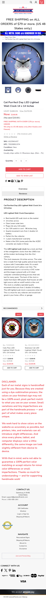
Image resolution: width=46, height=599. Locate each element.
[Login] (35, 2)
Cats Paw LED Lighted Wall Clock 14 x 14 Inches (11, 350)
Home (3, 35)
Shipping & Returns (23, 517)
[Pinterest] (22, 181)
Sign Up (26, 514)
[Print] (12, 181)
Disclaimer (23, 549)
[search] (31, 2)
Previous (4, 63)
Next (42, 63)
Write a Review (10, 136)
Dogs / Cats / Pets (10, 37)
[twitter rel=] (5, 570)
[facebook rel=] (1, 570)
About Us (23, 543)
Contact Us (23, 546)
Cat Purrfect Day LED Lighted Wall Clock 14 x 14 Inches (22, 39)
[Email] (9, 181)
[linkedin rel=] (13, 570)
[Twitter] (15, 181)
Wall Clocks (11, 35)
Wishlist (23, 511)
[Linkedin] (19, 181)
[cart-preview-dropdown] (41, 2)
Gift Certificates (23, 508)
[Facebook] (6, 181)
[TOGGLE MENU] (3, 2)
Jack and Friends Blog (23, 556)
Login (19, 514)
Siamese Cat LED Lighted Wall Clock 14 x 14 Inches (33, 350)
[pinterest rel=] (9, 570)
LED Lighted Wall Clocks (26, 35)
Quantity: (9, 161)
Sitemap (24, 597)
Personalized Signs (23, 537)
